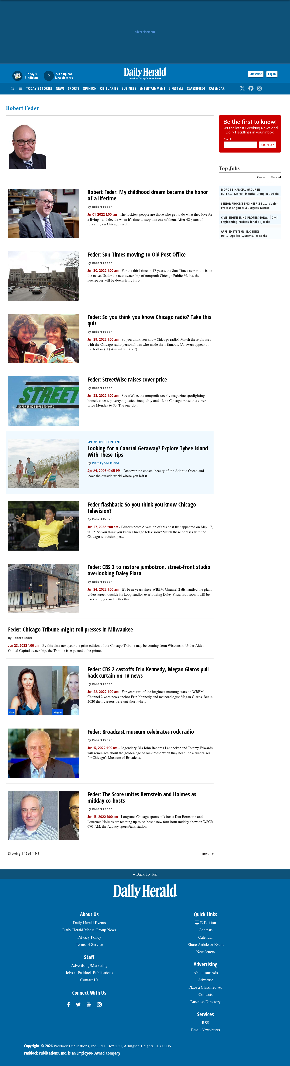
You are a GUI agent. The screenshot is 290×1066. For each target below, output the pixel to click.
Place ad (276, 177)
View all (261, 177)
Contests (206, 929)
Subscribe (256, 74)
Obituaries (109, 88)
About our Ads (205, 972)
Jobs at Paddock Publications (89, 972)
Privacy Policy (89, 937)
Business (129, 88)
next (205, 853)
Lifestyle (176, 88)
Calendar (217, 88)
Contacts (205, 994)
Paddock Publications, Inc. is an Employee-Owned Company (72, 1053)
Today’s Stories (39, 88)
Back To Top (146, 874)
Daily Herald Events (89, 922)
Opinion (90, 88)
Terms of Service (89, 944)
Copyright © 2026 (38, 1046)
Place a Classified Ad (205, 987)
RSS (205, 1022)
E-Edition (207, 922)
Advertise (205, 979)
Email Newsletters (205, 1029)
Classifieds (196, 88)
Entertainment (152, 88)
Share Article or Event (206, 944)
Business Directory (205, 1001)
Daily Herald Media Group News (89, 929)
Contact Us (89, 979)
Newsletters (205, 951)
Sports (73, 88)
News (60, 88)
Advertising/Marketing (89, 965)
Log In (272, 74)
